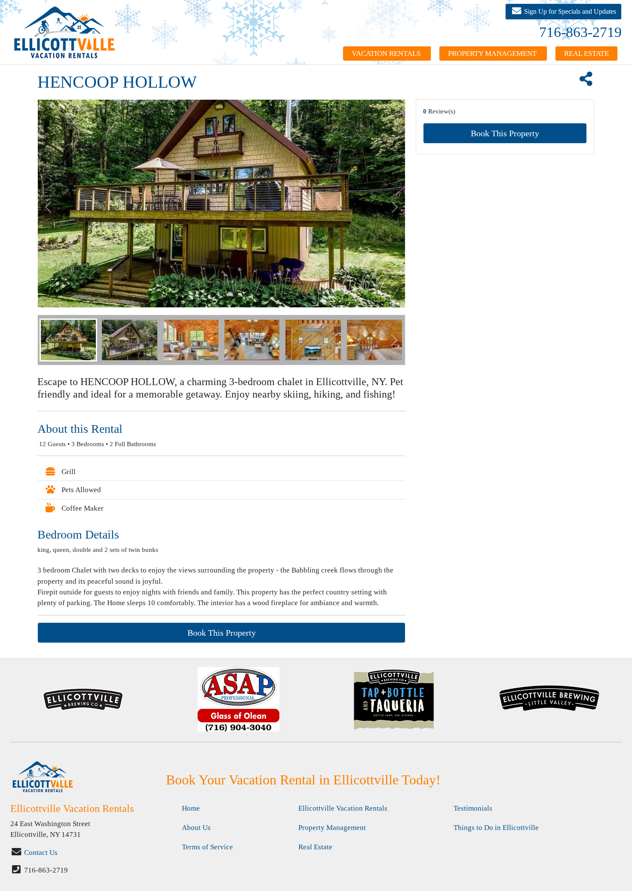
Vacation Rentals (387, 53)
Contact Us (41, 852)
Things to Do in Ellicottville (496, 828)
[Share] (586, 82)
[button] (48, 340)
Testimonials (473, 808)
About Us (196, 828)
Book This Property (505, 133)
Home (191, 808)
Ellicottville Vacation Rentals (342, 808)
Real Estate (586, 53)
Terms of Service (207, 847)
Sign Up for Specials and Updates (569, 11)
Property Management (493, 53)
